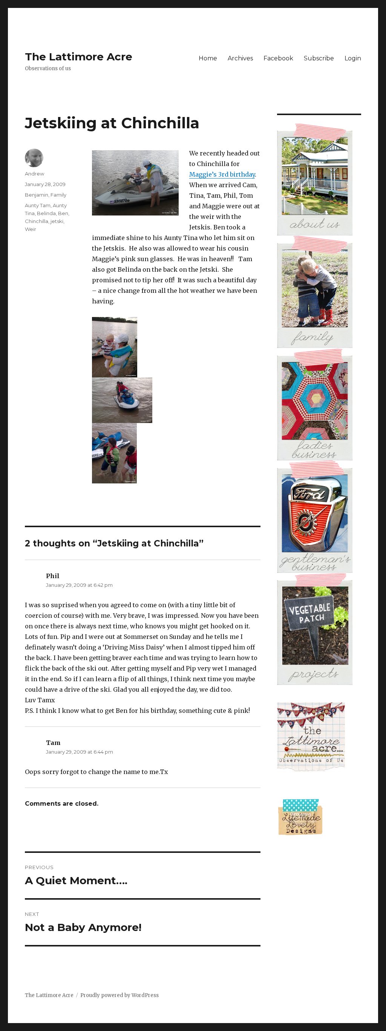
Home (208, 58)
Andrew (34, 174)
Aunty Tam (38, 205)
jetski (57, 221)
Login (353, 58)
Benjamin (36, 195)
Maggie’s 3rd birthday (222, 174)
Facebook (278, 58)
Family (58, 195)
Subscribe (319, 58)
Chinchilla (36, 221)
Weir (30, 229)
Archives (240, 58)
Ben (63, 213)
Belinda (46, 213)
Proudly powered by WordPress (119, 995)
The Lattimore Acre (78, 56)
